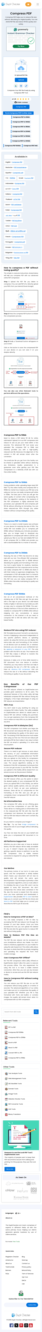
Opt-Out (25, 1277)
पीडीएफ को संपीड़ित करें (17, 231)
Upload (21, 80)
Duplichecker (8, 897)
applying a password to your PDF (18, 649)
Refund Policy (26, 1270)
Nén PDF (17, 258)
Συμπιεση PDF (29, 178)
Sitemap (25, 1260)
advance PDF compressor (20, 669)
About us (9, 1263)
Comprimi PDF (17, 194)
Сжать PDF (15, 189)
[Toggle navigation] (37, 4)
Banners (8, 1270)
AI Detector (9, 1260)
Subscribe (32, 1305)
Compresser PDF (18, 237)
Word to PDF (8, 901)
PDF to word (27, 897)
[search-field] (36, 1011)
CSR (23, 1284)
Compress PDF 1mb (30, 146)
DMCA (24, 1280)
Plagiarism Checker (12, 1257)
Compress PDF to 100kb (20, 122)
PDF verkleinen (16, 205)
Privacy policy (26, 1267)
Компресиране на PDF (21, 253)
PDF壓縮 (12, 178)
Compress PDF (17, 162)
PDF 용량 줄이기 (17, 247)
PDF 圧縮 (14, 226)
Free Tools (16, 1242)
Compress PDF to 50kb (20, 117)
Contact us (26, 1263)
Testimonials (10, 1267)
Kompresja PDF (16, 210)
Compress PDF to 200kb (20, 131)
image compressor (29, 824)
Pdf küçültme (17, 221)
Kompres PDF (19, 183)
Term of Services (28, 1274)
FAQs (7, 1274)
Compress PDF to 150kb (20, 127)
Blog (23, 1257)
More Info (9, 1169)
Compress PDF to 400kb (20, 141)
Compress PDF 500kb (12, 146)
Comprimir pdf (18, 173)
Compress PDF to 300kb (20, 136)
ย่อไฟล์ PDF (16, 199)
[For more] (21, 39)
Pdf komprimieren (20, 167)
